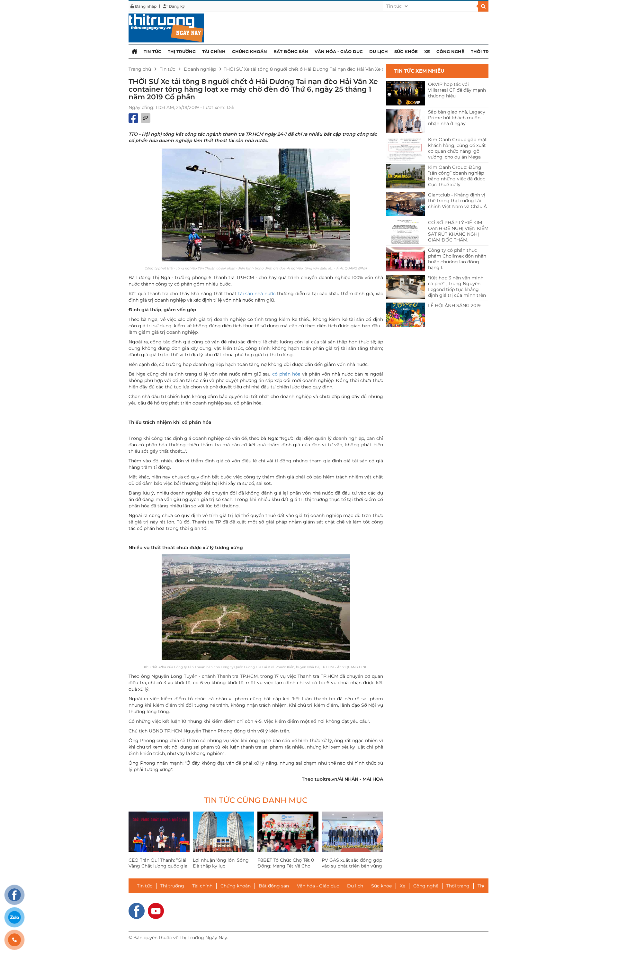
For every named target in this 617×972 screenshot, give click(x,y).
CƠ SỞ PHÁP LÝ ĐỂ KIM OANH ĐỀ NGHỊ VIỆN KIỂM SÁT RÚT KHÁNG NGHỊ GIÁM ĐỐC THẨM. (458, 231)
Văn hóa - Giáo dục (339, 51)
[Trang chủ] (134, 51)
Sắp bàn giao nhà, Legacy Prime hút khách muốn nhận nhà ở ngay (456, 117)
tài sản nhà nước (257, 293)
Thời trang (485, 51)
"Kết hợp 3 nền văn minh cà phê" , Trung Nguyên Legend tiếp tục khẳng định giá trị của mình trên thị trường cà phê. (457, 287)
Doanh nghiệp (200, 69)
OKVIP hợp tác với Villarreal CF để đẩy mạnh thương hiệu (457, 90)
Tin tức (152, 51)
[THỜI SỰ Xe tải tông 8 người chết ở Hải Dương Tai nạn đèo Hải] (166, 28)
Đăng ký (176, 6)
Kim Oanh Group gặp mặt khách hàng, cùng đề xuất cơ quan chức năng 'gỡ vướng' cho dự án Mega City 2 (457, 148)
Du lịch (378, 51)
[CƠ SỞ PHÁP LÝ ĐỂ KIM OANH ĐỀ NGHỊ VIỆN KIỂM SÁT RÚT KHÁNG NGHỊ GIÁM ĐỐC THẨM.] (405, 232)
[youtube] (156, 910)
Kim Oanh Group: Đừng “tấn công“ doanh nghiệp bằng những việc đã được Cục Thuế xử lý (456, 175)
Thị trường (182, 51)
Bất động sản (290, 51)
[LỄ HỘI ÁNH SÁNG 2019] (405, 315)
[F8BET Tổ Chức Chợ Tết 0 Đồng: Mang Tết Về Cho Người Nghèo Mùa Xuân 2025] (287, 832)
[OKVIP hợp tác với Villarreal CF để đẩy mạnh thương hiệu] (405, 93)
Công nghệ (450, 51)
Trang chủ (140, 69)
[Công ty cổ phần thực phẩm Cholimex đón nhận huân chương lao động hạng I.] (405, 259)
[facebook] (137, 910)
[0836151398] (14, 939)
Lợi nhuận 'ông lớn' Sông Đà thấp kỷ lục (221, 863)
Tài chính (214, 51)
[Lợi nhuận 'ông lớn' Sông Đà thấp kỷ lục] (223, 832)
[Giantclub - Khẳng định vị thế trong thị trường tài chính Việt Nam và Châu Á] (405, 204)
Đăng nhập (145, 6)
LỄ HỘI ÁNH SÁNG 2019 (454, 305)
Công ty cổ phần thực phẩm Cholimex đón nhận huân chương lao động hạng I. (457, 258)
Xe (427, 51)
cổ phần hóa (286, 374)
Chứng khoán (249, 51)
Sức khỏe (406, 51)
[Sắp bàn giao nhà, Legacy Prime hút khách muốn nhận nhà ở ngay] (405, 121)
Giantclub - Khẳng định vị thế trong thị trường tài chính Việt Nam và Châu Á (457, 200)
